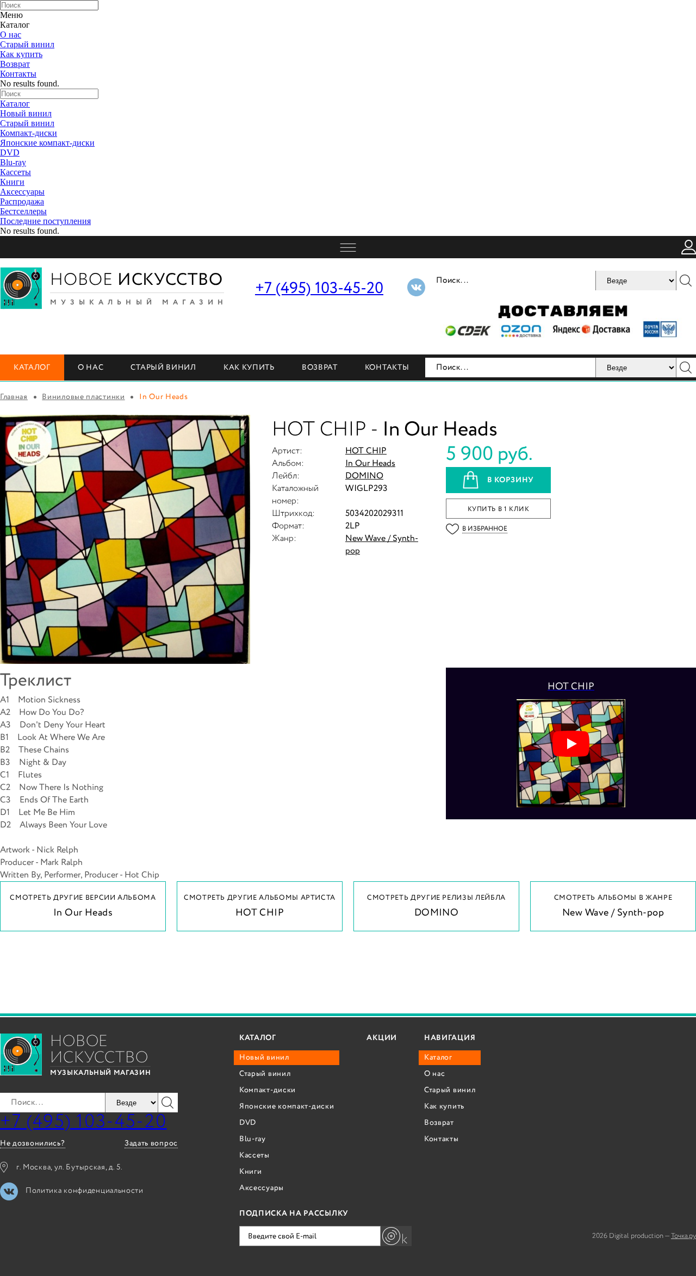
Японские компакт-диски (47, 142)
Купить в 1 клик (499, 509)
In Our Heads (370, 463)
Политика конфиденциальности (85, 1190)
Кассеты (15, 172)
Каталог (15, 103)
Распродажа (22, 201)
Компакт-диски (28, 133)
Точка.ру (683, 1236)
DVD (10, 152)
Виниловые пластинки (83, 396)
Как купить (21, 54)
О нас (10, 34)
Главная (14, 396)
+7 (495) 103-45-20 (319, 288)
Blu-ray (13, 162)
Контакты (18, 73)
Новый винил (26, 113)
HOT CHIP (366, 451)
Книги (12, 181)
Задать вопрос (151, 1143)
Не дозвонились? (32, 1143)
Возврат (15, 64)
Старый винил (27, 44)
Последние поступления (45, 221)
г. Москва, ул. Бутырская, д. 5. (69, 1167)
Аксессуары (22, 191)
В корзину (510, 480)
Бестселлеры (23, 211)
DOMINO (364, 476)
